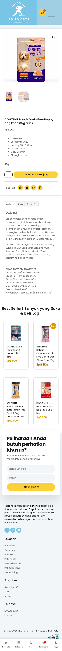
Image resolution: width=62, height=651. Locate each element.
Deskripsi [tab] (10, 204)
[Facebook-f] (7, 530)
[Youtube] (18, 530)
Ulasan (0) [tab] (31, 204)
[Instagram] (12, 530)
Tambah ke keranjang (35, 174)
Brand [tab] (20, 204)
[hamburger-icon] (51, 12)
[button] (54, 37)
